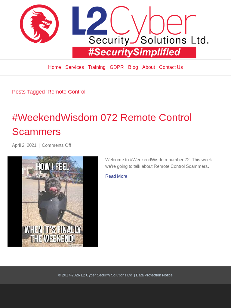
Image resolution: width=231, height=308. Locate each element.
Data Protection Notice (154, 275)
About (148, 67)
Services (74, 67)
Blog (133, 67)
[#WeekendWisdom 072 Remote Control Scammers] (53, 201)
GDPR (117, 67)
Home (54, 67)
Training (97, 67)
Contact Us (171, 67)
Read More (116, 176)
